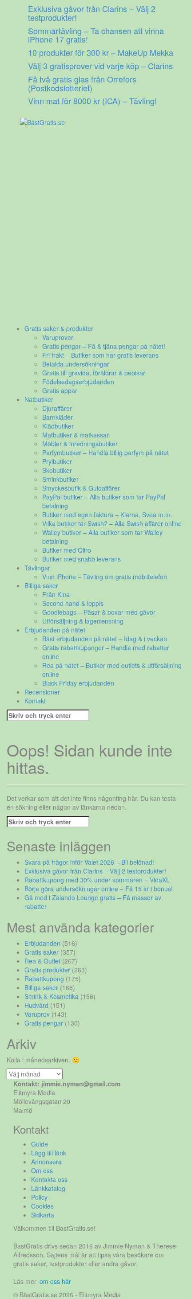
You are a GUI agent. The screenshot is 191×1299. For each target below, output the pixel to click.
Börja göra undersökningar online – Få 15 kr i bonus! (98, 888)
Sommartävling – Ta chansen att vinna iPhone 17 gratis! (96, 35)
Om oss (42, 1170)
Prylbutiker (57, 461)
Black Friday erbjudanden (78, 683)
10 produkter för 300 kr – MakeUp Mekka (100, 52)
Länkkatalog (48, 1188)
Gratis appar (59, 390)
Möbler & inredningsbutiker (80, 443)
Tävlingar (37, 567)
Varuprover (57, 337)
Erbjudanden (42, 943)
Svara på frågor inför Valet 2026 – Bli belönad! (89, 862)
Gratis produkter (47, 969)
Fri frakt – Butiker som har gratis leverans (100, 355)
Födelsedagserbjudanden (78, 381)
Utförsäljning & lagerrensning (82, 620)
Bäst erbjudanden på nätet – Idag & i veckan (104, 638)
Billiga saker (41, 585)
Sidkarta (42, 1214)
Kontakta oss (49, 1179)
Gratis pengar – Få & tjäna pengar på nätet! (103, 346)
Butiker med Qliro (66, 550)
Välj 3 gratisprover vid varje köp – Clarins (100, 65)
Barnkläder (57, 417)
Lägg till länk (48, 1152)
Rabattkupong (44, 978)
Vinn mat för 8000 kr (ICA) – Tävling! (92, 100)
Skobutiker (57, 470)
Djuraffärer (57, 408)
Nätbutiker (38, 399)
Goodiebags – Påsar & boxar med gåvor (98, 612)
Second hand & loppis (72, 603)
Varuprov (37, 1014)
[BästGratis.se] (42, 121)
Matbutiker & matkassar (75, 434)
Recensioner (42, 691)
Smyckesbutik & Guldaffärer (81, 488)
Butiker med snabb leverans (81, 558)
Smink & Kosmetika (51, 996)
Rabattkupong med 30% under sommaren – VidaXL (97, 879)
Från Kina (56, 594)
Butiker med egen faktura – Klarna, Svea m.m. (107, 514)
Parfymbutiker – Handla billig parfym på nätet (105, 452)
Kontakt (35, 700)
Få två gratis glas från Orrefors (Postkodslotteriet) (82, 83)
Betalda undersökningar (75, 363)
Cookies (42, 1205)
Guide (39, 1143)
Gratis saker (41, 952)
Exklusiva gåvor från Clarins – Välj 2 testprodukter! (91, 13)
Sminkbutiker (60, 479)
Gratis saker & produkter (58, 328)
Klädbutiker (58, 425)
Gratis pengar (43, 1022)
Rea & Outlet (42, 960)
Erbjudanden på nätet (54, 629)
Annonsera (46, 1161)
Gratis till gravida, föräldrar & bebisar (93, 372)
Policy (39, 1197)
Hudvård (36, 1005)
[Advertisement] (95, 228)
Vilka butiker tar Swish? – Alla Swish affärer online (112, 523)
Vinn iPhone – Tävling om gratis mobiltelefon (104, 576)
